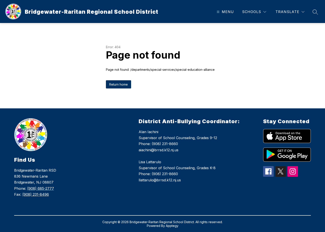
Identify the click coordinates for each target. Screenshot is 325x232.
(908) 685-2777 (40, 188)
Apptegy (172, 226)
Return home (118, 84)
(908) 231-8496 (35, 194)
